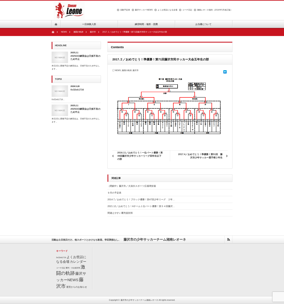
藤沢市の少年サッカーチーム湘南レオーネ (139, 300)
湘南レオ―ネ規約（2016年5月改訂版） (214, 10)
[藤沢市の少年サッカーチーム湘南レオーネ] (68, 17)
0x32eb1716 (77, 89)
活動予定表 (125, 10)
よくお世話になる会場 (167, 10)
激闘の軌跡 (78, 32)
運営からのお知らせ (76, 287)
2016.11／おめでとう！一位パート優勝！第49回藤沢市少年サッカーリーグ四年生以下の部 (140, 155)
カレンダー (78, 261)
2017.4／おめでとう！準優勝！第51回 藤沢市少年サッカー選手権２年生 (200, 156)
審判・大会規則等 (73, 268)
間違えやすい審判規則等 (120, 213)
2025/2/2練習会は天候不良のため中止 (85, 57)
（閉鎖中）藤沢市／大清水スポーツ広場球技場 (131, 186)
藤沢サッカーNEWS (144, 10)
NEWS (64, 32)
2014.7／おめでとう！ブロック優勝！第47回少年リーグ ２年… (141, 199)
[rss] (228, 239)
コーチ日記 (187, 10)
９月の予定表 (114, 192)
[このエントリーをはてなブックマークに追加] (225, 70)
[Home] (55, 32)
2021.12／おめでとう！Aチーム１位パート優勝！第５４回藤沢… (141, 206)
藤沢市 (93, 32)
